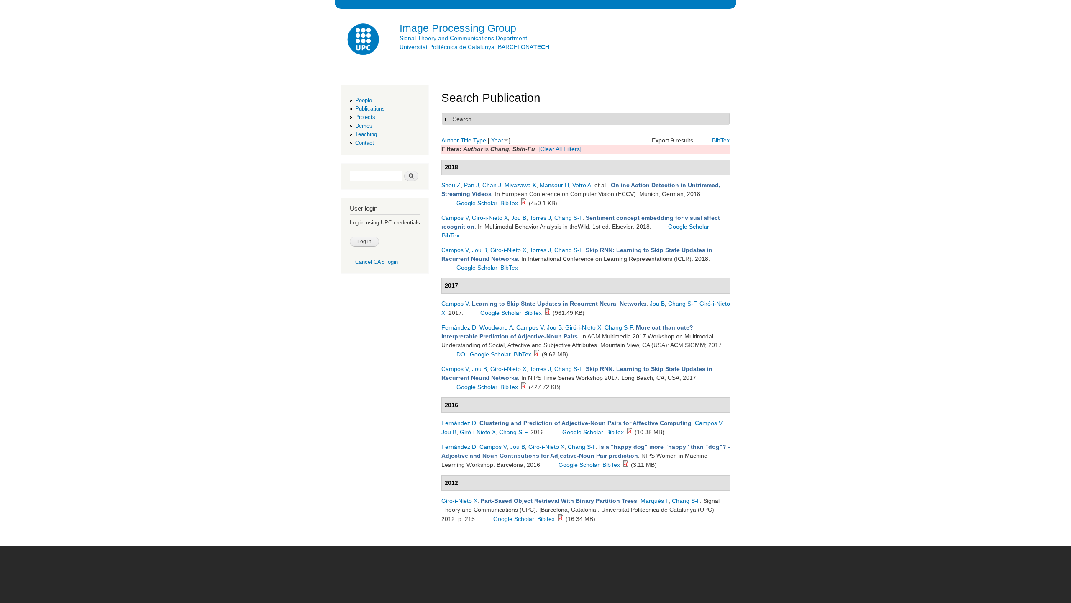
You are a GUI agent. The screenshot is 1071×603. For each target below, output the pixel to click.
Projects (365, 117)
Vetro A (581, 185)
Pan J (471, 185)
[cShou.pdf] (523, 203)
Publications (370, 109)
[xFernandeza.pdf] (626, 464)
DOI (461, 354)
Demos (363, 126)
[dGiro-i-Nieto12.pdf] (560, 518)
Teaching (366, 134)
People (363, 100)
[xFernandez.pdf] (629, 432)
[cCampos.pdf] (523, 387)
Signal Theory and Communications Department (463, 38)
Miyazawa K (520, 185)
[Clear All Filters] (560, 149)
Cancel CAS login (376, 262)
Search (462, 119)
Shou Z (451, 185)
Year (497, 140)
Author (450, 140)
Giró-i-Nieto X (490, 217)
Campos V (455, 217)
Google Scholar (476, 203)
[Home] (364, 40)
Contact (364, 143)
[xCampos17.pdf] (547, 312)
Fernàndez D (458, 327)
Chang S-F (568, 217)
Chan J (491, 185)
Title (466, 140)
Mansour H (554, 185)
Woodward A (496, 327)
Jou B (518, 217)
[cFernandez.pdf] (536, 354)
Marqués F (655, 500)
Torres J (540, 217)
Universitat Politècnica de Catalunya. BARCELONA (474, 47)
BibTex (721, 140)
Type (479, 140)
